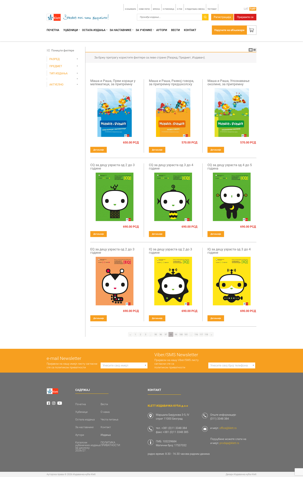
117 (201, 334)
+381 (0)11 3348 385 (175, 432)
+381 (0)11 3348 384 (174, 428)
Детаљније (98, 150)
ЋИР (253, 8)
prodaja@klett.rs (229, 443)
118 (206, 334)
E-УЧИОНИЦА (168, 9)
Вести (175, 30)
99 (176, 334)
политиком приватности (70, 367)
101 (186, 334)
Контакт (190, 30)
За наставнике (120, 30)
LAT (246, 8)
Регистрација (222, 17)
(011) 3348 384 (219, 418)
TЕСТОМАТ (212, 9)
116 (196, 334)
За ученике (144, 30)
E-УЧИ (179, 9)
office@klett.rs (228, 428)
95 (156, 334)
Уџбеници (70, 30)
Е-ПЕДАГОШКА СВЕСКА (195, 9)
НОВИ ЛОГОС (144, 9)
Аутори (161, 30)
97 (166, 334)
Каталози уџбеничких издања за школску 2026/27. (87, 446)
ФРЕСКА (156, 9)
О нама (105, 412)
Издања (106, 435)
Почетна (53, 30)
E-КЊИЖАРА (130, 9)
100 (181, 334)
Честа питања (109, 419)
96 (161, 334)
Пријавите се (245, 17)
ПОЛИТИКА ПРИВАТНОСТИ (110, 443)
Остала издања (93, 30)
